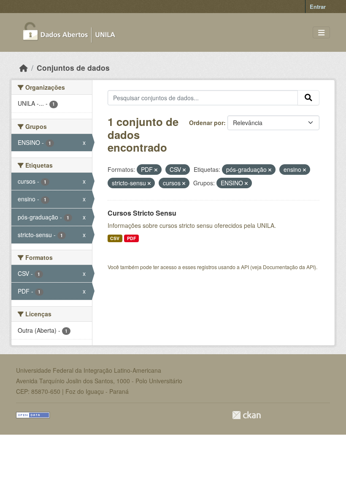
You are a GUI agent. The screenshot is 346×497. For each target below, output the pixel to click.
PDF (131, 238)
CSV (114, 238)
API (245, 266)
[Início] (23, 67)
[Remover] (155, 169)
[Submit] (308, 97)
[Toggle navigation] (321, 33)
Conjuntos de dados (73, 67)
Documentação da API (288, 266)
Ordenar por (206, 122)
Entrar (318, 7)
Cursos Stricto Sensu (142, 213)
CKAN (246, 415)
